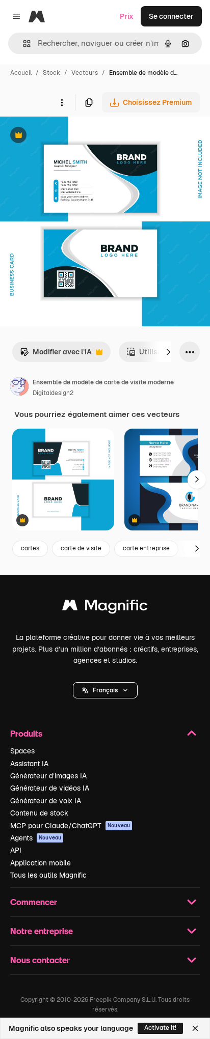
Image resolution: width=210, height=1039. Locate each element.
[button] (105, 690)
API (15, 850)
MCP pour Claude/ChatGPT (70, 825)
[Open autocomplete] (23, 43)
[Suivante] (168, 352)
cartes (30, 548)
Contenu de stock (39, 813)
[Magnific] (105, 607)
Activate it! (160, 1028)
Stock (51, 73)
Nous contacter (40, 959)
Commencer (33, 901)
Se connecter (171, 16)
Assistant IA (29, 763)
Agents (35, 838)
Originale (67, 136)
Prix (127, 16)
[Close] (195, 1028)
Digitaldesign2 (53, 393)
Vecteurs (84, 73)
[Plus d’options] (61, 102)
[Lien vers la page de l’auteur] (19, 388)
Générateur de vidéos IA (49, 788)
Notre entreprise (41, 930)
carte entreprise (146, 548)
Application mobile (40, 862)
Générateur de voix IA (45, 800)
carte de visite (81, 548)
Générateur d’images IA (48, 775)
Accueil (21, 73)
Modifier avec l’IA (56, 354)
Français (105, 690)
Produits (26, 733)
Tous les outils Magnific (48, 875)
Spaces (22, 750)
